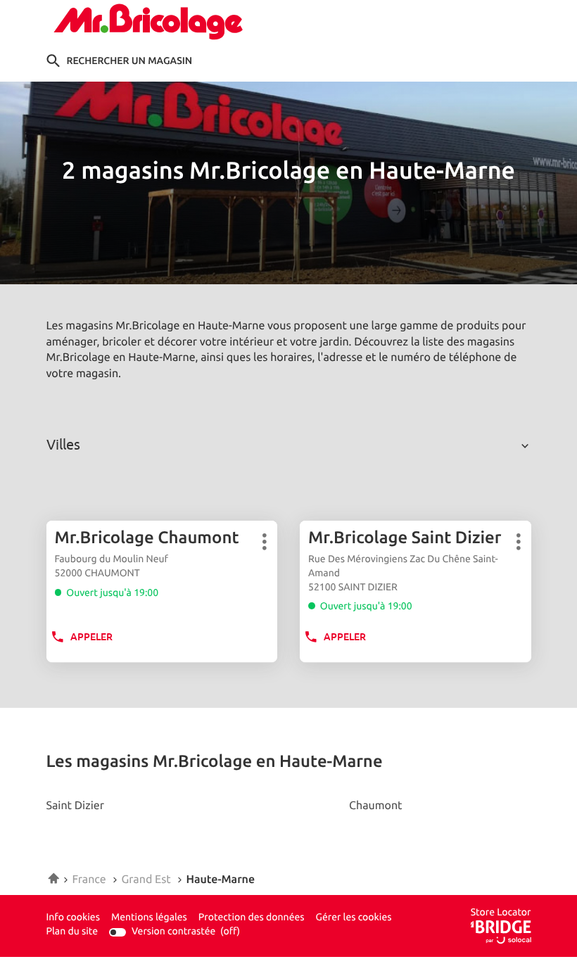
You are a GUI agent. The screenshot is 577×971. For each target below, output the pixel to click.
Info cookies (73, 918)
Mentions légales (149, 918)
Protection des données (251, 918)
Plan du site (72, 932)
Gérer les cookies (354, 918)
